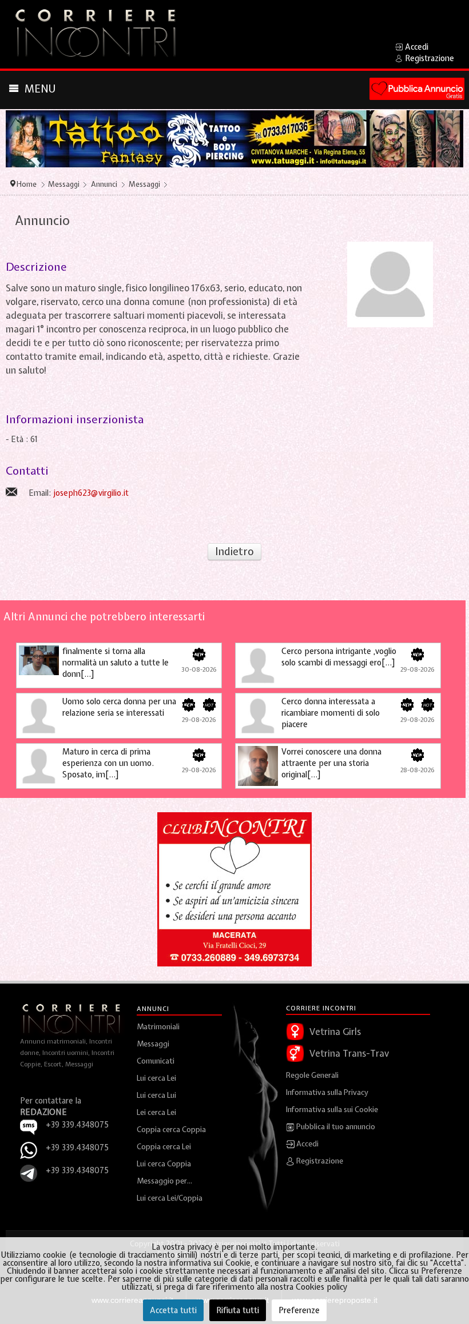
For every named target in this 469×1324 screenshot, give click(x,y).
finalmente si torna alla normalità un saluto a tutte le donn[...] (115, 662)
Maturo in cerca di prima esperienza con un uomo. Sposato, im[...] (108, 763)
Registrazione (319, 1161)
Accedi (307, 1144)
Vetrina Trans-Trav (349, 1053)
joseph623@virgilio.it (91, 493)
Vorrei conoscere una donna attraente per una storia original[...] (331, 763)
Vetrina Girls (335, 1031)
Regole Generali (312, 1075)
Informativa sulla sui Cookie (332, 1109)
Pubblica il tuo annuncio (335, 1127)
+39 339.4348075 (77, 1147)
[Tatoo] (234, 138)
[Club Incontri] (234, 889)
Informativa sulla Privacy (327, 1092)
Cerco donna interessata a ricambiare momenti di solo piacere (330, 712)
